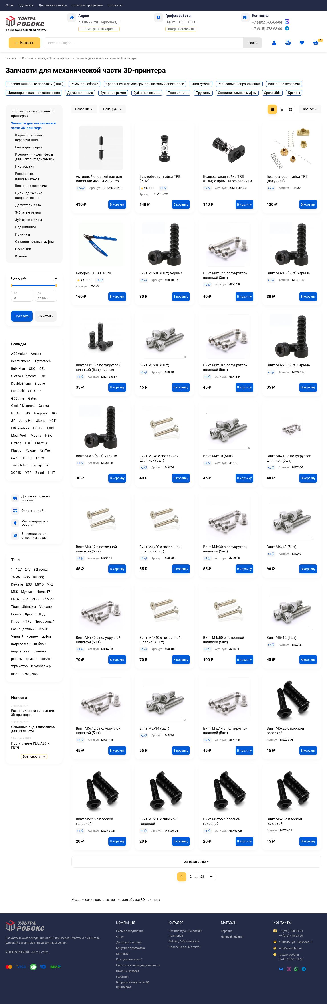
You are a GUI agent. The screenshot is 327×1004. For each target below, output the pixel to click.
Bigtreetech (42, 361)
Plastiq (16, 450)
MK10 (39, 584)
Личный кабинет (232, 936)
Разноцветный (23, 629)
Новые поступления (129, 931)
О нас (10, 5)
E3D (29, 584)
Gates (32, 398)
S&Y (14, 458)
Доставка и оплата (53, 5)
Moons (36, 436)
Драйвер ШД (35, 614)
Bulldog (38, 577)
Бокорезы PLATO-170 (93, 273)
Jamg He (25, 421)
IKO (54, 413)
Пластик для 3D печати (184, 947)
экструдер (30, 674)
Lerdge (38, 428)
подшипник (20, 651)
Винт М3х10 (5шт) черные (160, 273)
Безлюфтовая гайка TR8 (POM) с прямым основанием (227, 178)
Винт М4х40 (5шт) (282, 547)
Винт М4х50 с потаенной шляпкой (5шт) (223, 640)
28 (202, 876)
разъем (17, 659)
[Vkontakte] (281, 969)
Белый (16, 614)
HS (28, 413)
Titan (15, 607)
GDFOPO (34, 391)
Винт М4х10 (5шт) (218, 456)
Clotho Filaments (24, 376)
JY (13, 421)
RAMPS (48, 599)
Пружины (203, 93)
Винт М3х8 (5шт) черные (96, 456)
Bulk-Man (18, 369)
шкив (15, 674)
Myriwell (27, 592)
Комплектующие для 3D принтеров (44, 58)
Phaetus (41, 443)
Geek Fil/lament (23, 406)
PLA (25, 599)
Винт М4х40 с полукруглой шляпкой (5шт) (98, 640)
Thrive (40, 458)
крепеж (32, 636)
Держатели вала (80, 93)
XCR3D (16, 473)
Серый (43, 629)
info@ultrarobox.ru (181, 29)
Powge (31, 450)
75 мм (15, 577)
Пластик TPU (21, 622)
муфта (46, 636)
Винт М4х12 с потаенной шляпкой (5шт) (96, 549)
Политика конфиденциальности (138, 965)
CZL (42, 369)
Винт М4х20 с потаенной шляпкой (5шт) (159, 549)
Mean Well (19, 436)
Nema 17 (43, 592)
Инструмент (201, 84)
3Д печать (26, 5)
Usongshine (40, 465)
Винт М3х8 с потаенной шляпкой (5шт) (158, 458)
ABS (27, 577)
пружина (39, 651)
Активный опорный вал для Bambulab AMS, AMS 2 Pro (99, 178)
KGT (52, 421)
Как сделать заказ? (129, 959)
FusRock (17, 391)
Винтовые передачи (284, 84)
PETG (15, 599)
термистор (19, 666)
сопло (45, 659)
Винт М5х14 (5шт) (154, 728)
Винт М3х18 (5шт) (154, 365)
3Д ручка (41, 570)
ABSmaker (19, 354)
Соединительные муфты (237, 93)
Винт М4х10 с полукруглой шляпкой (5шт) (289, 458)
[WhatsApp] (296, 969)
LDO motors (20, 428)
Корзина (226, 931)
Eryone (40, 384)
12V (19, 570)
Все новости (32, 756)
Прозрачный (45, 622)
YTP (28, 473)
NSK (48, 436)
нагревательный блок (28, 644)
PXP (28, 443)
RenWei (45, 450)
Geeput (44, 406)
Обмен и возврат (127, 971)
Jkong (40, 421)
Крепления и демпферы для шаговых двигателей (145, 84)
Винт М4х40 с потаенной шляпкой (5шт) (159, 640)
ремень (31, 659)
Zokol (39, 473)
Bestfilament (20, 361)
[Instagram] (289, 969)
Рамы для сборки (84, 84)
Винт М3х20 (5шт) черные (288, 365)
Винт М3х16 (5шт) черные (288, 273)
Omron (16, 443)
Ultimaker (29, 607)
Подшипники (178, 93)
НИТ (51, 473)
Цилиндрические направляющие (34, 93)
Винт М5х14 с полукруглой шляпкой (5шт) (225, 730)
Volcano (45, 607)
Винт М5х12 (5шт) (282, 638)
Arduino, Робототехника (184, 941)
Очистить (45, 316)
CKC (32, 369)
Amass (36, 354)
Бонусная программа (87, 5)
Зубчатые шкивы (146, 93)
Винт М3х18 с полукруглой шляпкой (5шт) (225, 367)
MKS (50, 428)
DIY (43, 376)
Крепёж (294, 93)
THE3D (26, 458)
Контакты (115, 5)
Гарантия (122, 976)
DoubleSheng (21, 384)
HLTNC (16, 413)
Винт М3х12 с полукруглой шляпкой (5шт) (225, 275)
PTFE (35, 599)
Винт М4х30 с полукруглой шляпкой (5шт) (225, 549)
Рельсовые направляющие (239, 84)
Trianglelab (19, 465)
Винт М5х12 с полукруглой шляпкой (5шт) (98, 730)
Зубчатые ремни (113, 93)
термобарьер (41, 666)
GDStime (17, 398)
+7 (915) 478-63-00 (267, 29)
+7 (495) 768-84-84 (267, 22)
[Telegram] (304, 969)
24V (28, 570)
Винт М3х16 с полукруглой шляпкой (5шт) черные (98, 367)
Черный (17, 636)
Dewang (17, 584)
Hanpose (40, 413)
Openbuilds (272, 93)
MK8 (50, 584)
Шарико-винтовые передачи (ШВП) (35, 84)
